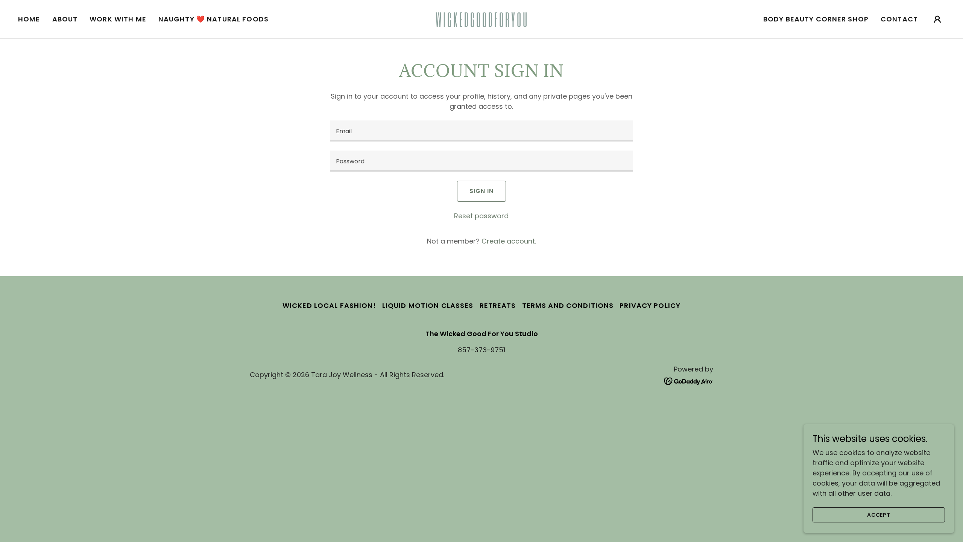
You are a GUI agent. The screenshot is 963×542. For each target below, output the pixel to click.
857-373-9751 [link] (481, 350)
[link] (481, 24)
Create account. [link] (509, 241)
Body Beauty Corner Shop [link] (816, 19)
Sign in (481, 191)
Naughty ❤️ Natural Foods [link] (213, 19)
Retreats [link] (498, 305)
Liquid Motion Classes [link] (428, 305)
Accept (878, 515)
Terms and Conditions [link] (568, 305)
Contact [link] (899, 19)
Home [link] (29, 19)
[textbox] (481, 131)
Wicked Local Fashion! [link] (329, 305)
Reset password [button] (481, 216)
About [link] (65, 19)
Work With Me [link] (118, 19)
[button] (937, 19)
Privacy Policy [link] (650, 305)
